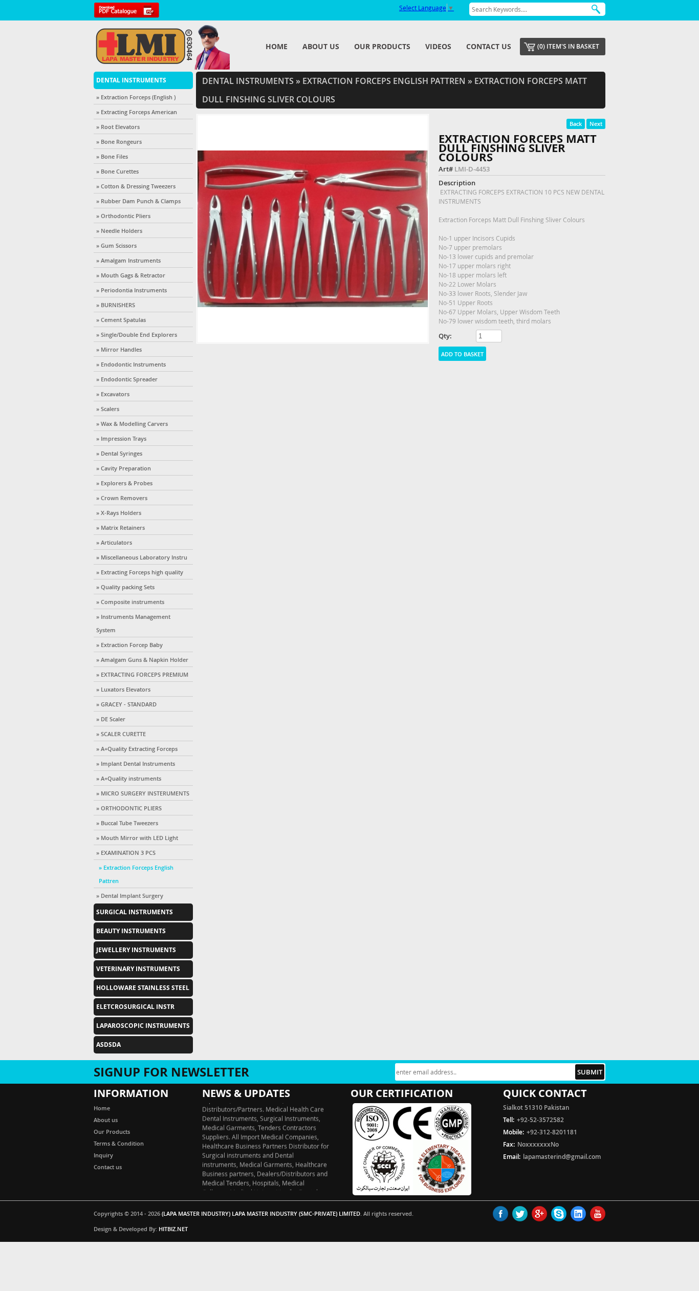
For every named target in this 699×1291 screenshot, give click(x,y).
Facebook (500, 1213)
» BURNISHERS (115, 305)
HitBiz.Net (173, 1229)
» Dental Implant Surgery (129, 895)
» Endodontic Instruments (131, 364)
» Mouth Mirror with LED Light (137, 838)
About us (320, 46)
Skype (558, 1213)
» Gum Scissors (116, 245)
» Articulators (114, 542)
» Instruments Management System (133, 623)
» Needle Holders (119, 230)
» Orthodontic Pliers (123, 216)
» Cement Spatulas (121, 320)
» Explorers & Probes (124, 483)
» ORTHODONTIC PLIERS (129, 808)
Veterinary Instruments (138, 968)
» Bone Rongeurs (119, 141)
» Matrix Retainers (120, 527)
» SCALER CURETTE (121, 734)
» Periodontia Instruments (131, 290)
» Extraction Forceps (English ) (136, 97)
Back (576, 123)
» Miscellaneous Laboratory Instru (141, 557)
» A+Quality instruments (128, 778)
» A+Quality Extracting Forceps (137, 748)
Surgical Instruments (134, 912)
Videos (438, 46)
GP (539, 1213)
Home (277, 46)
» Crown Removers (121, 498)
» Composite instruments (130, 602)
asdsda (108, 1044)
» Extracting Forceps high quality (139, 572)
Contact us (488, 46)
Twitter (520, 1213)
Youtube (597, 1213)
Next (595, 123)
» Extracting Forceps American (136, 112)
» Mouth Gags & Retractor (130, 275)
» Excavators (112, 394)
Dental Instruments (131, 80)
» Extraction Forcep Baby (129, 645)
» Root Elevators (118, 127)
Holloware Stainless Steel (142, 987)
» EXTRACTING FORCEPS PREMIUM (142, 674)
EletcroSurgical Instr (135, 1006)
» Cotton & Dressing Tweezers (136, 186)
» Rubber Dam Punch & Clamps (138, 201)
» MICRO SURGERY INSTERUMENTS (142, 793)
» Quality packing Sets (125, 587)
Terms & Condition (119, 1143)
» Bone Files (112, 156)
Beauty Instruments (131, 931)
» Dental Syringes (119, 453)
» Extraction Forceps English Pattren (136, 874)
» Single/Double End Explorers (136, 334)
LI (578, 1213)
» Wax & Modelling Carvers (132, 423)
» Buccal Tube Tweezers (127, 823)
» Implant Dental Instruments (135, 763)
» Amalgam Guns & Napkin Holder (142, 659)
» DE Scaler (110, 719)
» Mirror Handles (119, 349)
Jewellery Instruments (136, 949)
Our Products (382, 46)
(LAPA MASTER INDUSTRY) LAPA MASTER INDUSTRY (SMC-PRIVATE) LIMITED (261, 1213)
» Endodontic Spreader (127, 379)
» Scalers (107, 409)
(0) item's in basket (568, 46)
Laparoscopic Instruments (143, 1025)
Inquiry (103, 1155)
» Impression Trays (121, 438)
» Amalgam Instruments (128, 260)
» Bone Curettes (117, 171)
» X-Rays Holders (118, 513)
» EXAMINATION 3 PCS (126, 852)
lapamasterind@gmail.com (562, 1156)
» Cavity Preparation (123, 468)
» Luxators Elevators (123, 689)
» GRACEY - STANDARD (126, 704)
